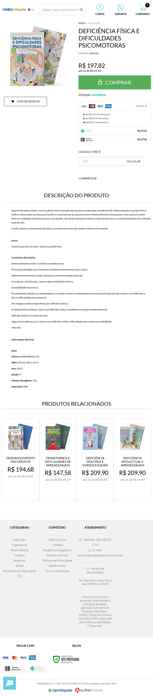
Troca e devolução (57, 571)
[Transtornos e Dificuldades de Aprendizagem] (58, 459)
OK (134, 161)
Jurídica (19, 555)
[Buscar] (81, 9)
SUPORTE (121, 14)
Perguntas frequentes (57, 550)
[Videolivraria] (18, 9)
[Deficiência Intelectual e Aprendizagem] (132, 459)
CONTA (99, 14)
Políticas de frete (57, 555)
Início (81, 23)
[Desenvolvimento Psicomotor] (20, 459)
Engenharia (19, 545)
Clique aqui (94, 625)
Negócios (19, 560)
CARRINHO (143, 10)
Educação (94, 23)
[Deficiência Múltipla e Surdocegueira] (95, 459)
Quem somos (57, 565)
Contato (57, 545)
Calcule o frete (89, 151)
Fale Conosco (57, 539)
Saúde (20, 565)
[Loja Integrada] (60, 690)
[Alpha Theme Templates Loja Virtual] (89, 690)
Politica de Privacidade (57, 560)
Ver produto (23, 494)
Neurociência (19, 550)
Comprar (117, 82)
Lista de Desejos (28, 101)
